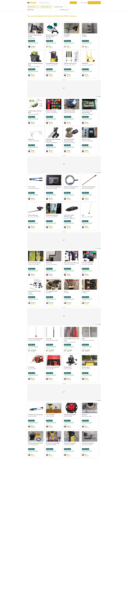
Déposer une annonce (95, 2)
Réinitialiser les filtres (58, 7)
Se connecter (84, 2)
